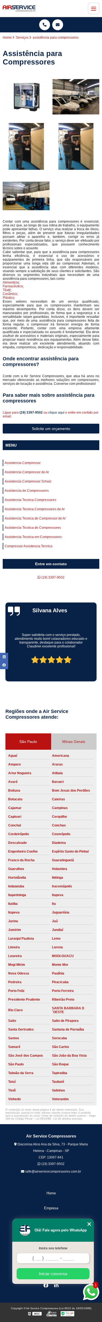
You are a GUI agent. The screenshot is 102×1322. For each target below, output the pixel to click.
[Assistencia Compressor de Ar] (76, 96)
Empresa (51, 1208)
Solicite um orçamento (51, 428)
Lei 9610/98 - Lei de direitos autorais (59, 1118)
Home (51, 1193)
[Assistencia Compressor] (26, 96)
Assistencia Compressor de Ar (27, 472)
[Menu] (93, 8)
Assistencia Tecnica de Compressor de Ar (35, 518)
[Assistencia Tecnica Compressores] (26, 196)
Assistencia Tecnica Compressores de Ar (35, 509)
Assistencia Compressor (23, 463)
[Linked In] (56, 1285)
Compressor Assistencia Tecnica (28, 546)
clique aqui (56, 412)
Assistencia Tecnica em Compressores (33, 537)
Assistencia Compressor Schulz (28, 481)
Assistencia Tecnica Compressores (30, 500)
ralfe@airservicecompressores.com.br (52, 1171)
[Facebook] (46, 1285)
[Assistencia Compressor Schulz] (26, 146)
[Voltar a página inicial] (19, 8)
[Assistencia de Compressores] (76, 146)
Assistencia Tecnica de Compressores (33, 528)
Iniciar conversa (53, 1273)
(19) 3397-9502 (32, 412)
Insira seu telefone (53, 1248)
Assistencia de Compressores (27, 491)
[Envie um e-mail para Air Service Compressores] (57, 24)
